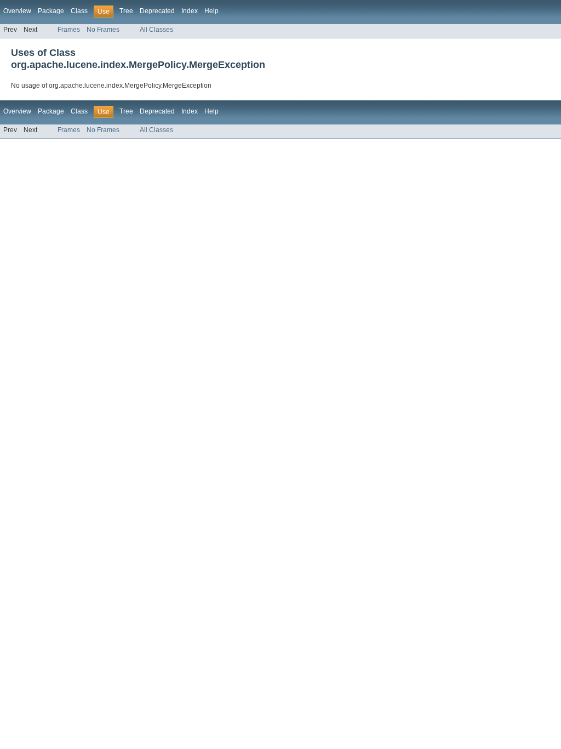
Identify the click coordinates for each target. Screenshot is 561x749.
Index (189, 11)
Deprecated (157, 11)
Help (211, 11)
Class (79, 11)
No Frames (103, 29)
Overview (17, 11)
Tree (126, 11)
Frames (69, 29)
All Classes (156, 29)
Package (51, 11)
